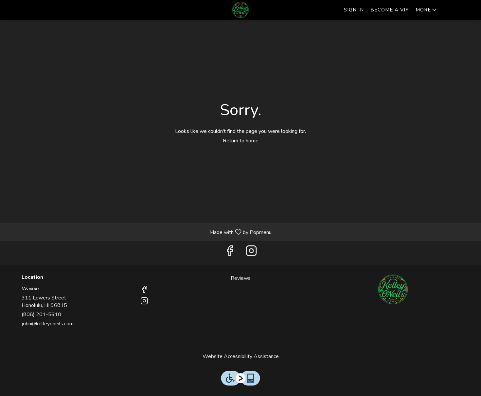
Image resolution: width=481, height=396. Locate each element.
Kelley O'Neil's (392, 289)
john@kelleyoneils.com (48, 323)
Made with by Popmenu (138, 231)
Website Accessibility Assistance (241, 356)
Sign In (354, 10)
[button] (426, 9)
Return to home (240, 140)
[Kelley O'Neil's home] (240, 10)
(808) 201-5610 (41, 314)
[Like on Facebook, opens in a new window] (230, 252)
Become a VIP (389, 10)
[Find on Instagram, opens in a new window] (251, 252)
